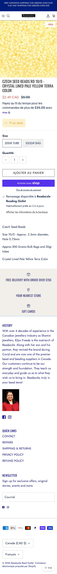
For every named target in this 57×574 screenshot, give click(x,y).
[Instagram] (9, 417)
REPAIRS (7, 442)
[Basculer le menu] (3, 16)
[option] (28, 49)
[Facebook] (4, 417)
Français (10, 554)
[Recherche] (9, 16)
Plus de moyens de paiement (28, 190)
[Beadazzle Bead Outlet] (28, 16)
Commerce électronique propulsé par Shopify (24, 564)
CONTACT (8, 436)
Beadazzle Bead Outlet (22, 563)
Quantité (8, 153)
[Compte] (47, 16)
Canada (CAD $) (15, 543)
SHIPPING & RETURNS (16, 448)
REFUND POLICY (13, 461)
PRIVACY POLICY (13, 455)
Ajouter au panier (28, 173)
